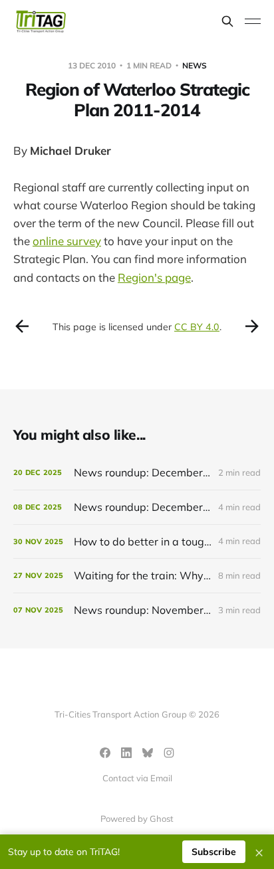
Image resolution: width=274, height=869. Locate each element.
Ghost (162, 818)
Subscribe (214, 852)
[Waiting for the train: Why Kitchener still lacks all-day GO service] (137, 576)
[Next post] (252, 326)
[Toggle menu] (253, 21)
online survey (67, 241)
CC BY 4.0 (196, 327)
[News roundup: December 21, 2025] (137, 473)
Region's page (154, 277)
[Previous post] (22, 326)
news (194, 65)
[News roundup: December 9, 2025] (137, 507)
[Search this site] (227, 21)
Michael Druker (70, 150)
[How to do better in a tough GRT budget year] (137, 542)
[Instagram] (169, 752)
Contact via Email (137, 778)
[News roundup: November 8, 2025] (137, 610)
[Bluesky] (147, 752)
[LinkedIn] (126, 752)
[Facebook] (105, 752)
